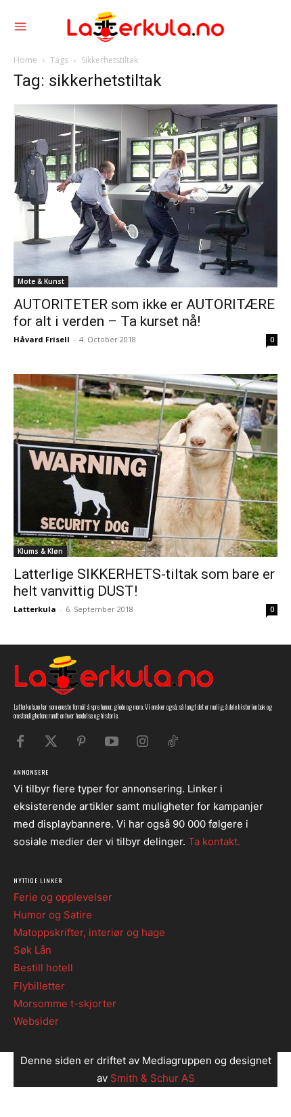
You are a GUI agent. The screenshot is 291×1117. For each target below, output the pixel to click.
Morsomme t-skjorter (65, 1003)
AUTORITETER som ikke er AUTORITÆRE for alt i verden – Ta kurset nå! (144, 312)
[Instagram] (142, 741)
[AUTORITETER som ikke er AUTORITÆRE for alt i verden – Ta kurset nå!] (145, 195)
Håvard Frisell (42, 339)
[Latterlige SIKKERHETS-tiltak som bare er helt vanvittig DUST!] (145, 465)
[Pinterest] (81, 741)
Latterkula (35, 609)
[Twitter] (51, 741)
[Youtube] (111, 741)
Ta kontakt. (214, 841)
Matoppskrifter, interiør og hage (89, 932)
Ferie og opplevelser (63, 897)
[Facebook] (20, 741)
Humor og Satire (53, 914)
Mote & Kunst (41, 281)
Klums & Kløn (40, 551)
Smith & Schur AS (152, 1078)
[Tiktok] (172, 741)
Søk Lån (32, 949)
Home (25, 60)
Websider (36, 1021)
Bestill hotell (43, 967)
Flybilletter (39, 985)
